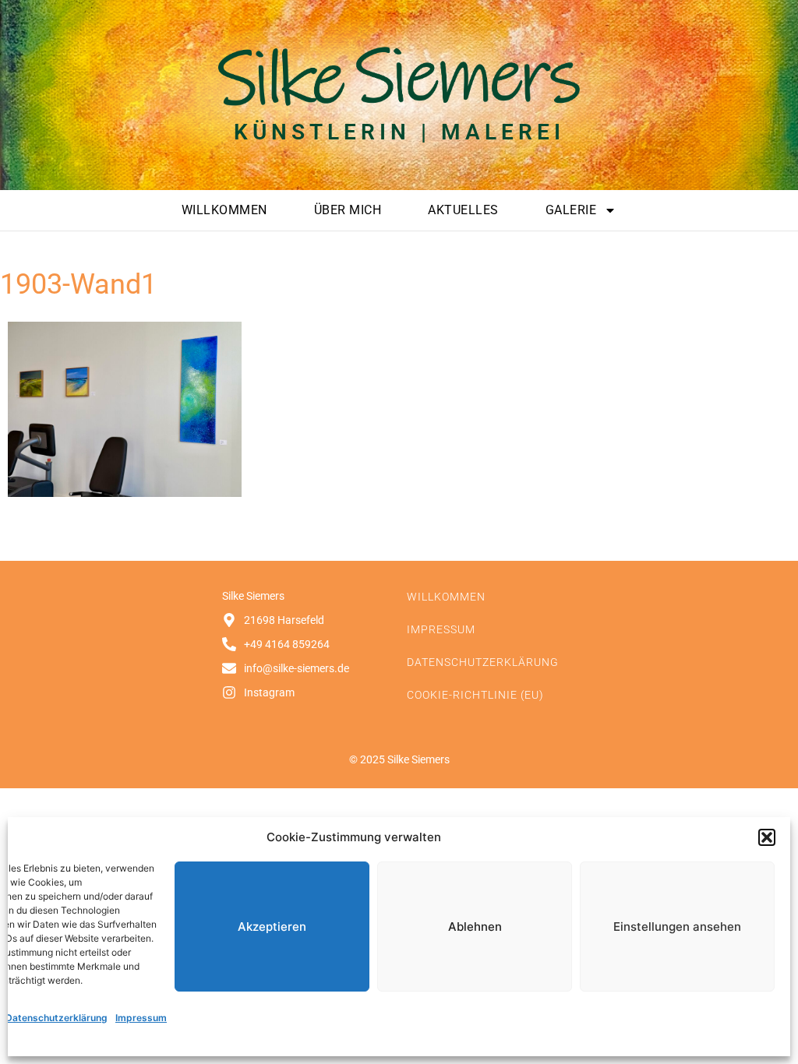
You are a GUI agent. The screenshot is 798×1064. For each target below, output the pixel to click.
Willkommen (224, 210)
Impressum (141, 1017)
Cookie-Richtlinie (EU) (475, 695)
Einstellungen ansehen (677, 926)
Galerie (571, 210)
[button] (767, 837)
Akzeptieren (272, 926)
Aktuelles (463, 210)
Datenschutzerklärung (56, 1017)
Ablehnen (475, 926)
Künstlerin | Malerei (399, 132)
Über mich (348, 210)
